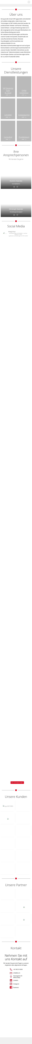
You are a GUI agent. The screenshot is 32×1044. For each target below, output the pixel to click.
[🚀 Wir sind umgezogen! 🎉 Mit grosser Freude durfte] (7, 554)
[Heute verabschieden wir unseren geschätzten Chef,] (17, 318)
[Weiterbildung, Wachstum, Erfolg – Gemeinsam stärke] (27, 702)
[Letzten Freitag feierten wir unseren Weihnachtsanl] (27, 288)
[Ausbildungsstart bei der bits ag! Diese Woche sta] (27, 430)
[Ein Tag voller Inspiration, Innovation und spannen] (7, 451)
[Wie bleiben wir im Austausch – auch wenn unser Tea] (27, 563)
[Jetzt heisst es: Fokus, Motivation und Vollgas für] (7, 293)
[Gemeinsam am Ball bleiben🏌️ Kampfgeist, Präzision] (17, 665)
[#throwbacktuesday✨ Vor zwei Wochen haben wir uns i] (17, 418)
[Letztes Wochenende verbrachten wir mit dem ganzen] (17, 564)
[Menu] (29, 2)
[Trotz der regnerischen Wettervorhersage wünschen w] (7, 639)
